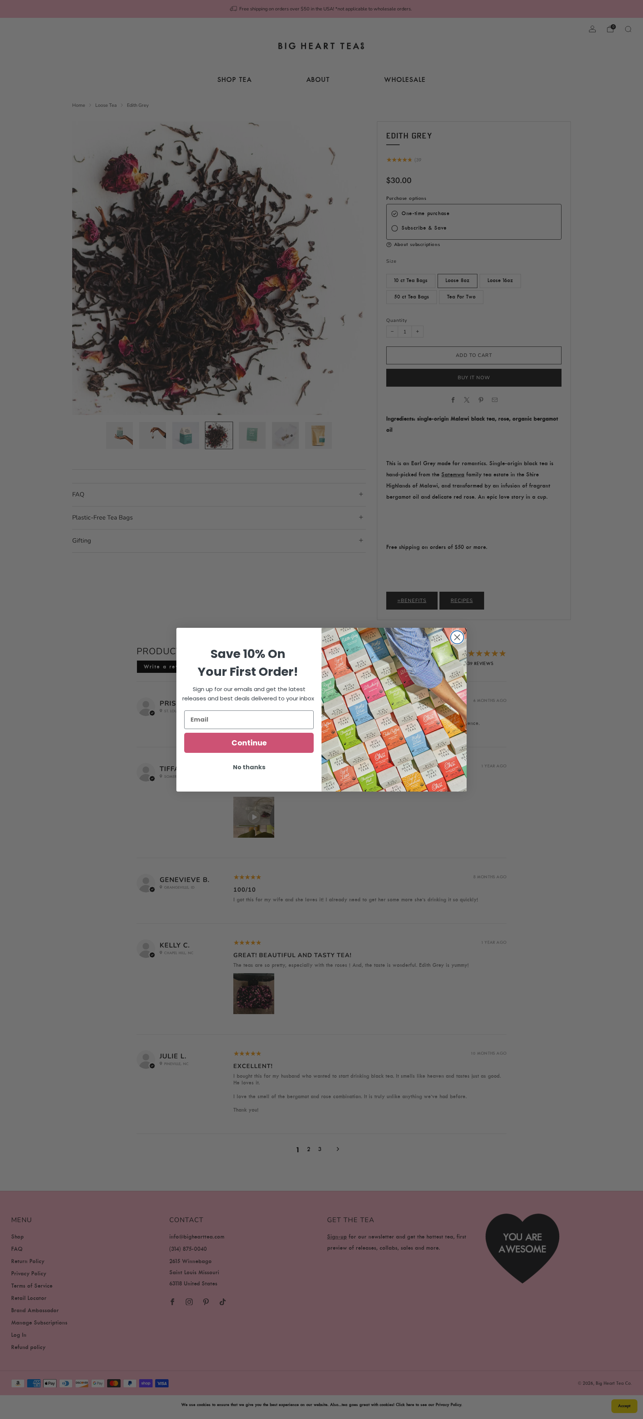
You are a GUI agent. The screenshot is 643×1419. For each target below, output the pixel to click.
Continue (249, 743)
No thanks (249, 767)
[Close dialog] (457, 637)
